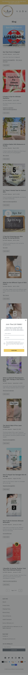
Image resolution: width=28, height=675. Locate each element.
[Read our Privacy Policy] (23, 347)
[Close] (25, 320)
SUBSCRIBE (14, 350)
